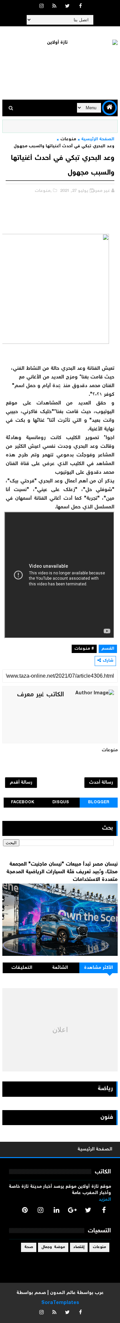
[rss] (54, 7)
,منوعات (43, 191)
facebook (22, 802)
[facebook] (80, 7)
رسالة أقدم (21, 782)
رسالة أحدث (101, 782)
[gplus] (72, 1210)
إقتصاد (78, 1247)
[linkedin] (56, 1210)
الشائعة (60, 968)
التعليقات (21, 968)
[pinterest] (25, 1210)
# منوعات (84, 649)
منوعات (68, 139)
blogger (98, 802)
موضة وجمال (53, 1247)
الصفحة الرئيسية (97, 139)
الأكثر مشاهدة (98, 968)
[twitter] (67, 7)
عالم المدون (63, 1293)
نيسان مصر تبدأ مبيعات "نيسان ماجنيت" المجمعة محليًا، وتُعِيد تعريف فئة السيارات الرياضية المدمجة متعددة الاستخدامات (62, 872)
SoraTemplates (60, 1303)
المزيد (105, 1199)
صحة (28, 1247)
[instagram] (41, 7)
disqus (60, 802)
